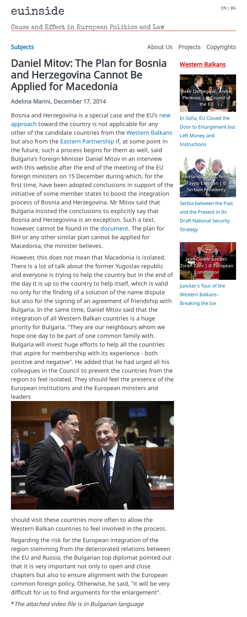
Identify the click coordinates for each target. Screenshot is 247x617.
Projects (189, 47)
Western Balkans (149, 132)
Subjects (22, 47)
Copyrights (221, 47)
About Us (160, 47)
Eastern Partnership (87, 141)
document (114, 228)
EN (223, 8)
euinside (38, 12)
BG (233, 8)
